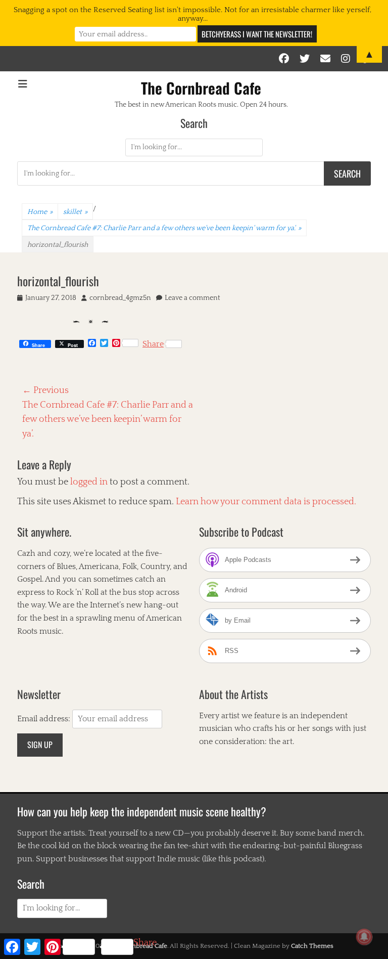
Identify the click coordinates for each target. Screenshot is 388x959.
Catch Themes (312, 945)
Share (153, 344)
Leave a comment (192, 298)
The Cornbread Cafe (201, 87)
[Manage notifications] (364, 937)
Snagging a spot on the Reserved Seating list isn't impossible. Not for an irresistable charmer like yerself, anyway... (192, 14)
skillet (75, 212)
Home (40, 212)
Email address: (44, 718)
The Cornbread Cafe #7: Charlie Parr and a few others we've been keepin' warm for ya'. (164, 228)
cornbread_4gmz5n (120, 298)
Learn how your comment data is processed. (266, 502)
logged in (89, 482)
